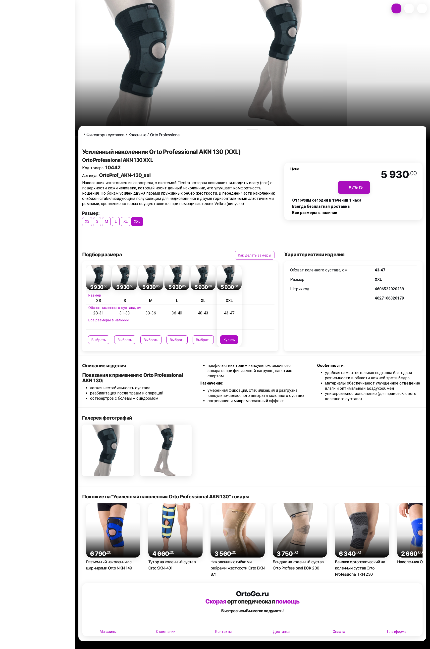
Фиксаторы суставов (105, 134)
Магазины (108, 632)
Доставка (281, 632)
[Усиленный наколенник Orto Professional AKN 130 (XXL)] (108, 450)
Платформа (396, 632)
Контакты (223, 632)
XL (125, 221)
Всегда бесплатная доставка (321, 206)
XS (87, 221)
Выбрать (98, 340)
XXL (137, 221)
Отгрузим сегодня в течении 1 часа (326, 200)
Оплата (339, 632)
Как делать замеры (254, 255)
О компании (165, 632)
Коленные (137, 134)
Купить (229, 340)
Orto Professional (165, 134)
